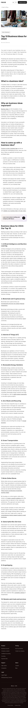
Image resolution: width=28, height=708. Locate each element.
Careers (17, 665)
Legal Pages (4, 675)
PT (15, 2)
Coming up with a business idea (9, 148)
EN (13, 2)
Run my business (19, 648)
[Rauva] (3, 2)
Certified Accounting (5, 653)
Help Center (4, 665)
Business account (5, 648)
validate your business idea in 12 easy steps (14, 210)
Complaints (3, 668)
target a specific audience (14, 498)
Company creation (5, 651)
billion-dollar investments (20, 394)
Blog (16, 668)
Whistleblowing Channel (6, 677)
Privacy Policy (10, 705)
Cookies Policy (17, 705)
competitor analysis (19, 592)
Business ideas (5, 109)
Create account (22, 2)
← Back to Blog (4, 7)
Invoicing (3, 656)
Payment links (4, 658)
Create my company (19, 651)
